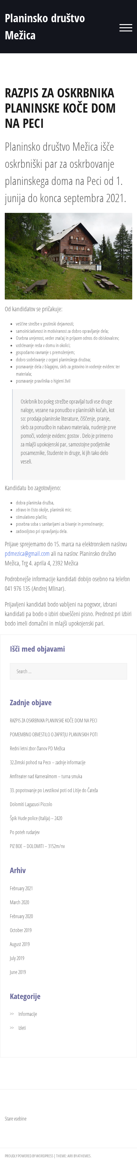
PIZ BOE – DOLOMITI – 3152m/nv (37, 846)
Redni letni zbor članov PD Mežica (37, 748)
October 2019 (21, 930)
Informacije (27, 1013)
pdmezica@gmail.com (27, 553)
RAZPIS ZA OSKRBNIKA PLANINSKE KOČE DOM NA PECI (53, 720)
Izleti (22, 1027)
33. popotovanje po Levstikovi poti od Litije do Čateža (54, 790)
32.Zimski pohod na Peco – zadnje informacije (47, 762)
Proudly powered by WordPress (29, 1156)
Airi (70, 1156)
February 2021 (21, 888)
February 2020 (21, 916)
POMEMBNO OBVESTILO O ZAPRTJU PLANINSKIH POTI (53, 734)
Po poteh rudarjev (25, 832)
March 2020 (19, 902)
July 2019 (17, 958)
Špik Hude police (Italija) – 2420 (36, 818)
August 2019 (20, 944)
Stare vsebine (15, 1118)
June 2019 (18, 972)
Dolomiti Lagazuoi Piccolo (31, 804)
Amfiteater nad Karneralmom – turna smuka (46, 776)
